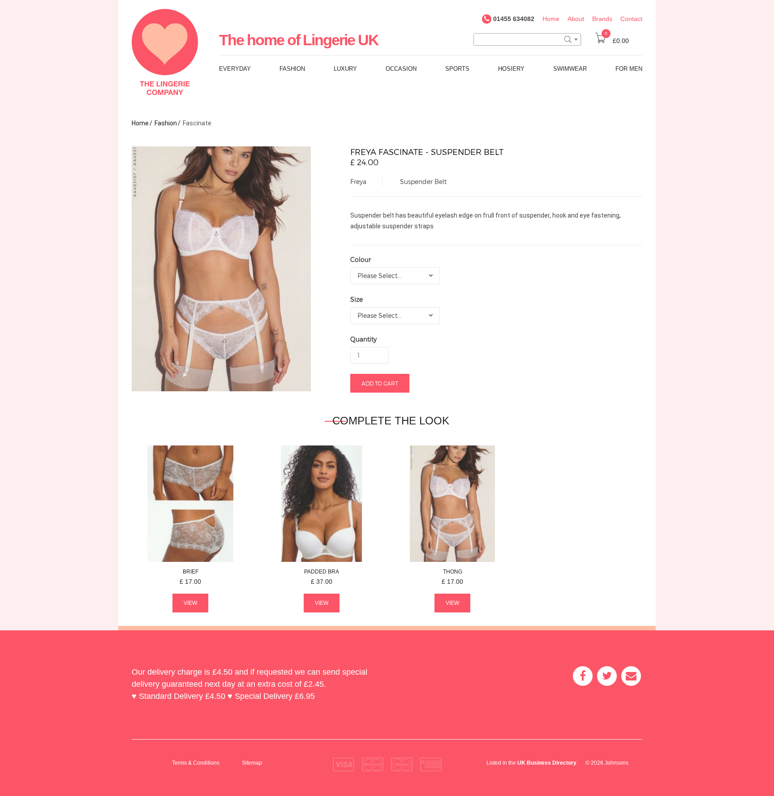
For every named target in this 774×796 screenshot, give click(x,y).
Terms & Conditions (195, 763)
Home (550, 18)
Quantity (363, 339)
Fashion (292, 68)
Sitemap (252, 763)
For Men (628, 68)
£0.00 (617, 40)
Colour (360, 259)
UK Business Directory (546, 763)
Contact (631, 18)
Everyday (235, 68)
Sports (457, 68)
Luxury (345, 68)
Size (356, 299)
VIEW (190, 603)
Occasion (401, 68)
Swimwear (570, 68)
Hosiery (511, 68)
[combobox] (527, 39)
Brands (602, 18)
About (576, 18)
